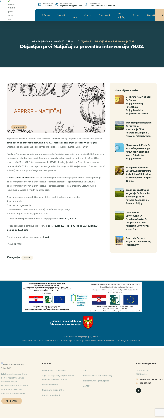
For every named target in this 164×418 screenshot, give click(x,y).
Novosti (61, 15)
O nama (74, 15)
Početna (46, 15)
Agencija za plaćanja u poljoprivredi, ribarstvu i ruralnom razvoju (58, 377)
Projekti (136, 15)
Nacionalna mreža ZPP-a (53, 390)
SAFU (85, 370)
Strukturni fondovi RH (51, 395)
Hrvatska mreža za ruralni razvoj (97, 375)
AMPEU (86, 386)
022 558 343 (48, 5)
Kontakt (151, 15)
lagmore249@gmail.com (71, 5)
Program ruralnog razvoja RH (96, 380)
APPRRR (18, 244)
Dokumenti (104, 15)
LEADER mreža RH (50, 384)
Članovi (88, 15)
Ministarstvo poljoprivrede (54, 370)
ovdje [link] (47, 237)
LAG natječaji (121, 15)
